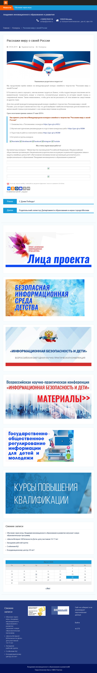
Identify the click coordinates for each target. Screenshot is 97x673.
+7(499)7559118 (46, 19)
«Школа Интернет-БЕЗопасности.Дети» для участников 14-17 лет (32, 539)
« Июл (48, 588)
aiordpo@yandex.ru (46, 21)
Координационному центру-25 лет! (20, 550)
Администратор (28, 47)
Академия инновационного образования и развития (29, 14)
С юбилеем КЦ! (13, 546)
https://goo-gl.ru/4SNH (76, 129)
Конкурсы (42, 47)
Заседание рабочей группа (17, 543)
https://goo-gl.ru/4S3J (51, 124)
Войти (77, 623)
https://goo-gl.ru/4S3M (51, 133)
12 (36, 574)
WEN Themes (57, 670)
